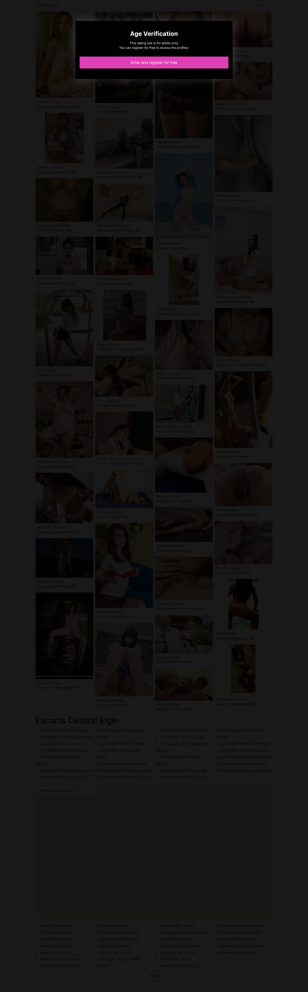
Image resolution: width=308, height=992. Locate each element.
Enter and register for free (154, 62)
